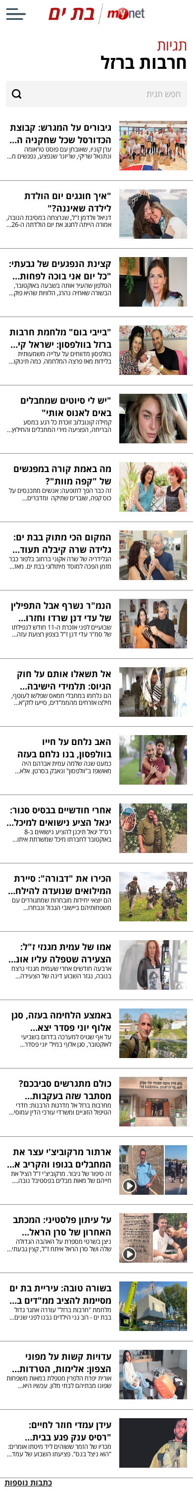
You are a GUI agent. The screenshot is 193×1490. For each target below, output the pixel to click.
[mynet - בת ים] (96, 22)
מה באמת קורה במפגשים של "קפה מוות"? (62, 474)
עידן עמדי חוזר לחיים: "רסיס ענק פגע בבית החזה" (70, 1430)
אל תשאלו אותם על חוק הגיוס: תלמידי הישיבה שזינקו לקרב (64, 679)
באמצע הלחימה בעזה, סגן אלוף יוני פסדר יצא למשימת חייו (61, 1021)
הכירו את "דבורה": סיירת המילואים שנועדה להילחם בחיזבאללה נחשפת (60, 884)
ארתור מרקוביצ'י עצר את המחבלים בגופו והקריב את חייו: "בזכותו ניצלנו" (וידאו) (59, 1157)
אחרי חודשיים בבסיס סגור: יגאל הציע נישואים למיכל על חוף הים (60, 815)
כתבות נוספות (28, 1482)
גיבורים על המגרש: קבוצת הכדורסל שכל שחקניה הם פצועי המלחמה (60, 133)
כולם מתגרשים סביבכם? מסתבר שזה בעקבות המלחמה (65, 1089)
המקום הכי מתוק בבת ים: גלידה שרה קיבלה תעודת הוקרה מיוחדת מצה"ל (62, 543)
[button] (96, 54)
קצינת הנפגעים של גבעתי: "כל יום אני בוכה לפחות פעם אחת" (60, 269)
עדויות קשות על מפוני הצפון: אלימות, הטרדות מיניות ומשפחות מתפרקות (59, 1362)
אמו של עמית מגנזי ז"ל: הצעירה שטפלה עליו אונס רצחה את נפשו (60, 952)
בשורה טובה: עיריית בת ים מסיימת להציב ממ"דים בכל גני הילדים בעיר (59, 1293)
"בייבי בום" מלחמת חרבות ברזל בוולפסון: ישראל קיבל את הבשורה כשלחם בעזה (59, 337)
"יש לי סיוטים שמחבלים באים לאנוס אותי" (65, 406)
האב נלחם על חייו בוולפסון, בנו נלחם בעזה (64, 747)
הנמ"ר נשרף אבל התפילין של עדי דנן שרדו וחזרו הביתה (61, 611)
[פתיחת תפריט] (16, 14)
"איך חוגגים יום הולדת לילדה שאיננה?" (67, 201)
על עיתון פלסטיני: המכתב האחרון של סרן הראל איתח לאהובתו (62, 1225)
